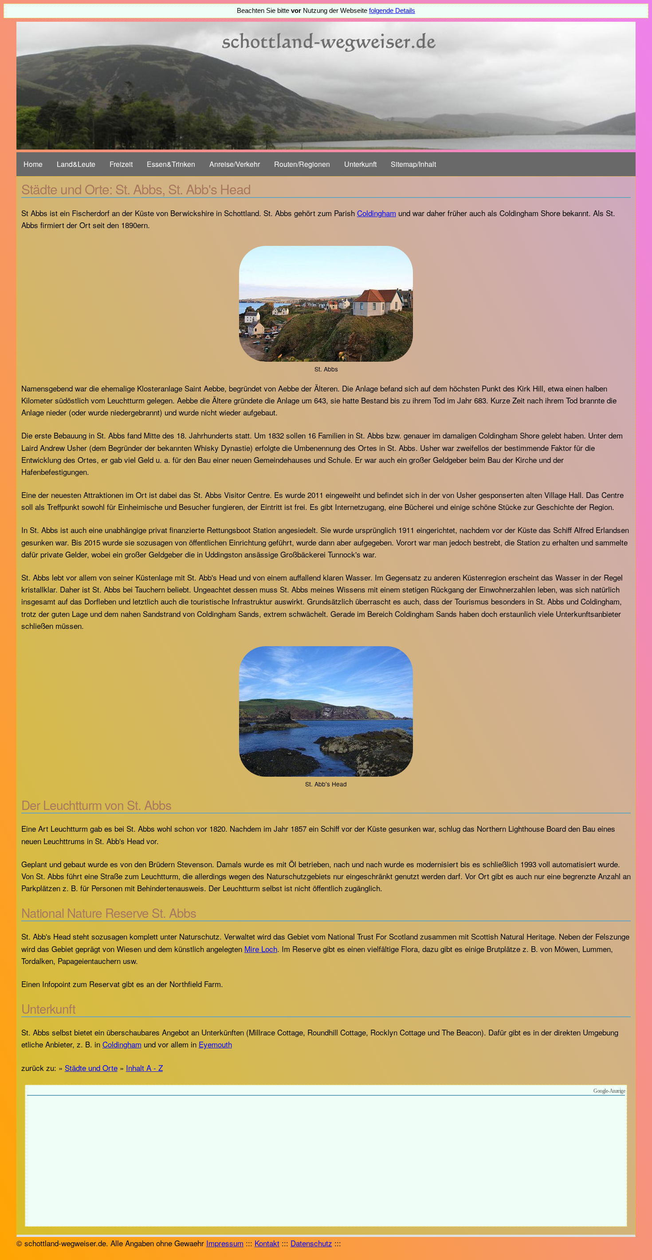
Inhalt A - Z (144, 1067)
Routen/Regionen (302, 164)
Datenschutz (311, 1242)
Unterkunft (360, 164)
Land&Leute (76, 164)
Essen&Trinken (171, 164)
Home (33, 164)
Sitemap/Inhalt (413, 164)
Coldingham (376, 212)
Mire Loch (260, 948)
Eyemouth (215, 1044)
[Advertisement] (326, 1162)
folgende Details (392, 10)
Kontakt (267, 1242)
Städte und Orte (91, 1067)
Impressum (225, 1242)
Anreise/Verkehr (234, 164)
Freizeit (121, 164)
